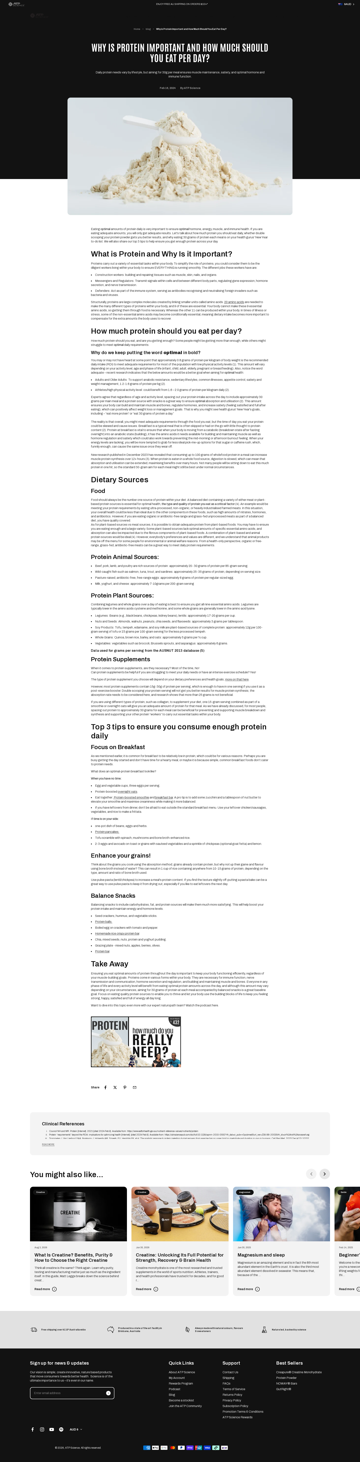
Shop (150, 16)
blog (148, 29)
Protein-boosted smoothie (131, 797)
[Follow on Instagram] (42, 1429)
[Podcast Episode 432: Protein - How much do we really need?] (180, 1042)
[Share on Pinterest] (125, 1087)
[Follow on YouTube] (51, 1429)
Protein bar (102, 951)
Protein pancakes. (107, 831)
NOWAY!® (169, 16)
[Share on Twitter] (115, 1087)
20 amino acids (234, 302)
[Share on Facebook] (105, 1087)
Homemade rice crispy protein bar (117, 933)
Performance (193, 16)
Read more (48, 1144)
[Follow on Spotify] (61, 1429)
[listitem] (16, 4)
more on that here (237, 679)
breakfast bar (164, 797)
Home (137, 29)
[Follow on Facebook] (32, 1429)
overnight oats (127, 791)
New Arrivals (131, 16)
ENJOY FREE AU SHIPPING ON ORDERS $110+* (182, 4)
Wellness (216, 16)
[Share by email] (134, 1087)
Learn (234, 16)
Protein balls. (103, 921)
